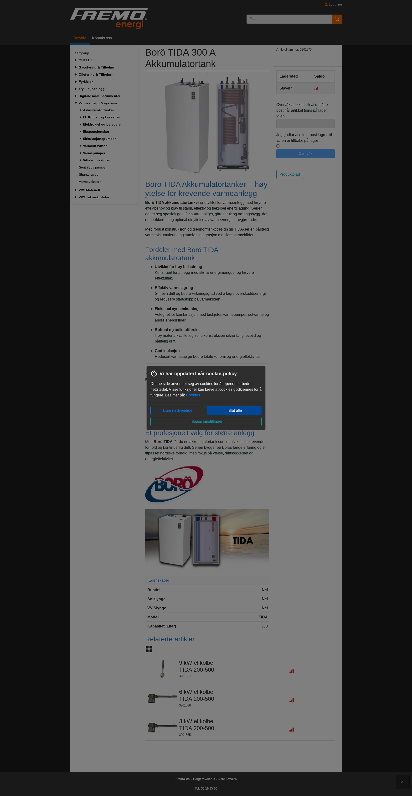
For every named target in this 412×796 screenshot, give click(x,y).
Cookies (193, 395)
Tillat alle (234, 410)
